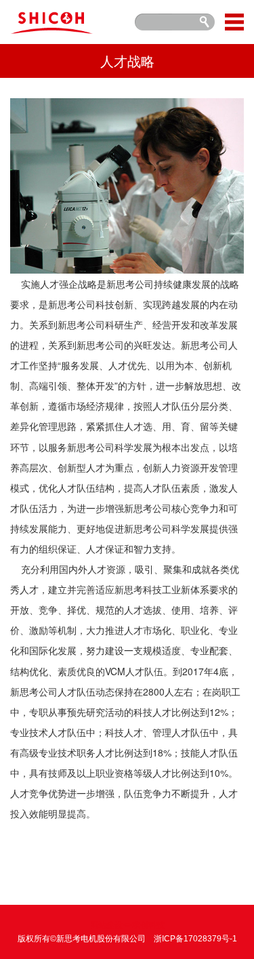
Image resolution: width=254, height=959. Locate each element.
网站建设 (106, 925)
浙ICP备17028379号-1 (195, 938)
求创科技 (148, 925)
